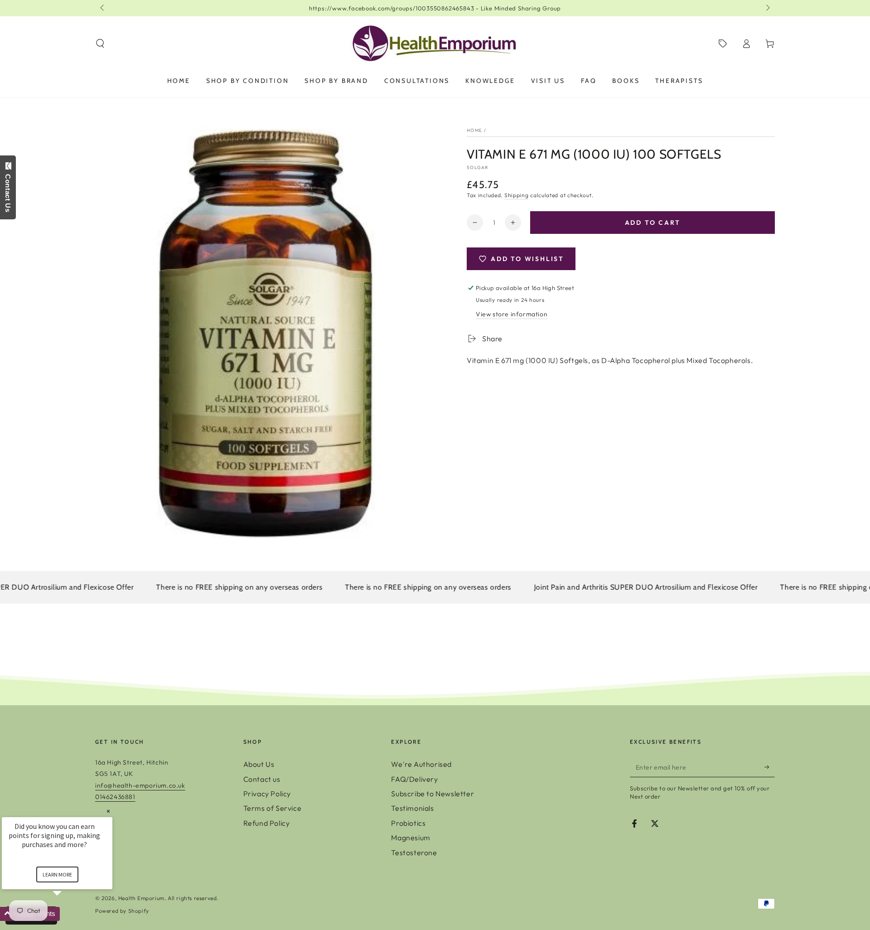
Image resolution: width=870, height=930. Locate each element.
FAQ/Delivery (414, 779)
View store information (511, 314)
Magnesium (410, 837)
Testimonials (412, 808)
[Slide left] (103, 8)
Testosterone (414, 852)
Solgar (477, 167)
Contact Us (8, 191)
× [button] (108, 811)
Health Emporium (141, 898)
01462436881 (115, 797)
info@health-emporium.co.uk (140, 785)
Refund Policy (266, 823)
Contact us (261, 779)
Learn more (57, 874)
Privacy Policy (267, 793)
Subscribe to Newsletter (432, 793)
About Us (259, 764)
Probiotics (408, 823)
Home (474, 130)
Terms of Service (272, 808)
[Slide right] (767, 8)
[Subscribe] (769, 767)
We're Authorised (421, 764)
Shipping (516, 195)
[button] (100, 43)
